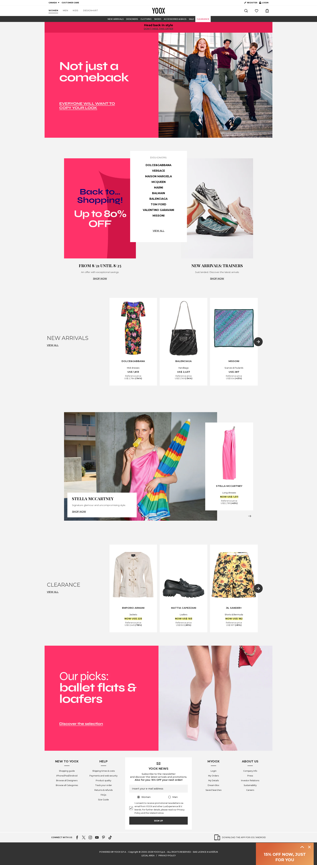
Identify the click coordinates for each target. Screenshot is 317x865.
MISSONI (159, 215)
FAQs (103, 795)
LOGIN (263, 3)
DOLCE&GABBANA (158, 165)
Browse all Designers (66, 780)
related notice (156, 813)
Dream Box (213, 785)
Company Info (250, 771)
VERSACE (158, 170)
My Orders (213, 775)
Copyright (133, 852)
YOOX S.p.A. (159, 852)
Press (250, 775)
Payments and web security (103, 775)
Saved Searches (213, 790)
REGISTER (252, 2)
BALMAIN (158, 193)
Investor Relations (250, 780)
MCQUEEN (159, 182)
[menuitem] (53, 10)
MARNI (158, 187)
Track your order (103, 785)
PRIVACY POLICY (167, 855)
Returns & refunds (103, 790)
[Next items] (258, 341)
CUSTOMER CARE (70, 2)
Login (213, 771)
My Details (213, 780)
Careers (250, 790)
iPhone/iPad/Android (66, 775)
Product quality (103, 780)
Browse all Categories (67, 785)
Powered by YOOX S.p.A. (112, 852)
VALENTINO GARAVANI (158, 210)
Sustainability (250, 785)
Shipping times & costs (103, 771)
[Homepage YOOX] (158, 11)
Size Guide (103, 799)
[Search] (246, 10)
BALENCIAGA (158, 198)
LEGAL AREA (148, 855)
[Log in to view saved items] (256, 10)
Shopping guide (67, 771)
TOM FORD (158, 204)
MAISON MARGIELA (158, 176)
